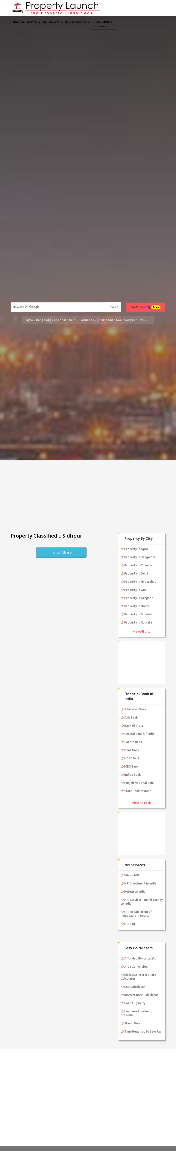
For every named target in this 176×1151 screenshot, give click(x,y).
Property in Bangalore (140, 557)
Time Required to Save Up (142, 1031)
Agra (29, 320)
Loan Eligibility (134, 1003)
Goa (119, 320)
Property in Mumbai (138, 614)
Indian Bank (132, 774)
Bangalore (43, 320)
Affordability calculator (141, 958)
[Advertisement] (88, 495)
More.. (145, 320)
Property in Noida (136, 606)
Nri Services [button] (51, 22)
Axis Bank (131, 717)
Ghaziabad (105, 320)
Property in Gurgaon (138, 598)
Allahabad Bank (135, 709)
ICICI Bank (131, 766)
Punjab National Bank (139, 783)
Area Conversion (136, 966)
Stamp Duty (132, 1023)
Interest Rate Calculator (141, 995)
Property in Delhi (136, 573)
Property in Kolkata (138, 622)
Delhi (72, 320)
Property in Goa (135, 590)
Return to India (135, 891)
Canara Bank (133, 742)
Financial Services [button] (25, 22)
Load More (61, 552)
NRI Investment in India (140, 883)
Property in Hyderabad (140, 581)
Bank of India (133, 725)
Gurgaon (131, 320)
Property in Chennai (138, 565)
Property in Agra (136, 549)
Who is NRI (131, 875)
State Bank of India (137, 791)
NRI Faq (129, 924)
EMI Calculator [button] (76, 22)
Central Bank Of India (139, 734)
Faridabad (87, 320)
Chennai (60, 320)
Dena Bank (131, 750)
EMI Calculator (134, 987)
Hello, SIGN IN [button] (103, 24)
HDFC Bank (132, 758)
